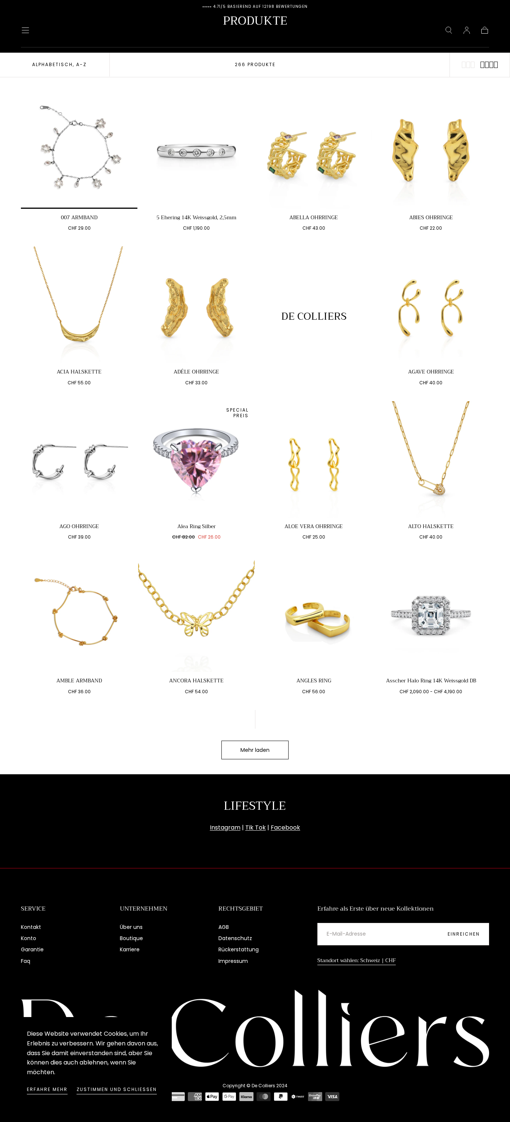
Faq (25, 961)
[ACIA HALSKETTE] (79, 305)
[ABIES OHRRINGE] (431, 150)
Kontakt (31, 927)
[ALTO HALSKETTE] (431, 459)
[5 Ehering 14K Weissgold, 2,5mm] (196, 150)
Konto (28, 938)
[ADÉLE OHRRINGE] (196, 305)
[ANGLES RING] (313, 613)
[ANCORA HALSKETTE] (196, 613)
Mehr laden (255, 750)
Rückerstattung (238, 949)
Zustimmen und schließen (117, 1089)
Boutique (131, 938)
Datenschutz (235, 938)
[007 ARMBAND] (79, 150)
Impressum (233, 961)
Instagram (225, 827)
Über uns (131, 927)
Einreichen (464, 934)
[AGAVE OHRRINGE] (431, 305)
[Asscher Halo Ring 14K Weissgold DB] (431, 613)
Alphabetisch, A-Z (59, 64)
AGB (223, 927)
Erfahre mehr (47, 1089)
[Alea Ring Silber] (196, 459)
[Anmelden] (466, 30)
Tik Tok (255, 827)
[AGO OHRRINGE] (79, 459)
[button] (25, 30)
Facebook (285, 827)
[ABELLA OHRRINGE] (313, 150)
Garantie (32, 949)
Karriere (130, 949)
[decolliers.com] (255, 1028)
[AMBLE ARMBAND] (79, 613)
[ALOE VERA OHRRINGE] (313, 459)
